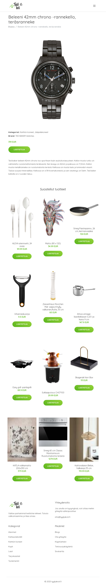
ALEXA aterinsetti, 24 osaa (22, 244)
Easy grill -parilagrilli (22, 387)
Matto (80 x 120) (53, 243)
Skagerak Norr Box (84, 377)
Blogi (57, 532)
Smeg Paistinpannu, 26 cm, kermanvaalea (84, 229)
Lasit (10, 551)
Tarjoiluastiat (14, 556)
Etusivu (11, 26)
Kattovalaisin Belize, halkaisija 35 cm (84, 467)
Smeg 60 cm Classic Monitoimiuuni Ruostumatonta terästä (53, 453)
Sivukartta (59, 551)
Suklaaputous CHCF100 (53, 392)
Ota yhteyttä (60, 537)
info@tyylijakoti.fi (62, 517)
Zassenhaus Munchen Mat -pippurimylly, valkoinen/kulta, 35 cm (53, 307)
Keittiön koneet (27, 132)
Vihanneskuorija (22, 314)
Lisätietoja (19, 149)
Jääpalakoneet (41, 132)
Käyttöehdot (60, 541)
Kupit (10, 546)
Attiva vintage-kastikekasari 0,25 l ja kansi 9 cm (84, 317)
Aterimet (12, 532)
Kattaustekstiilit (15, 537)
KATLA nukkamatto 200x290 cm (22, 467)
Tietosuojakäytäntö (64, 546)
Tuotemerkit (13, 561)
